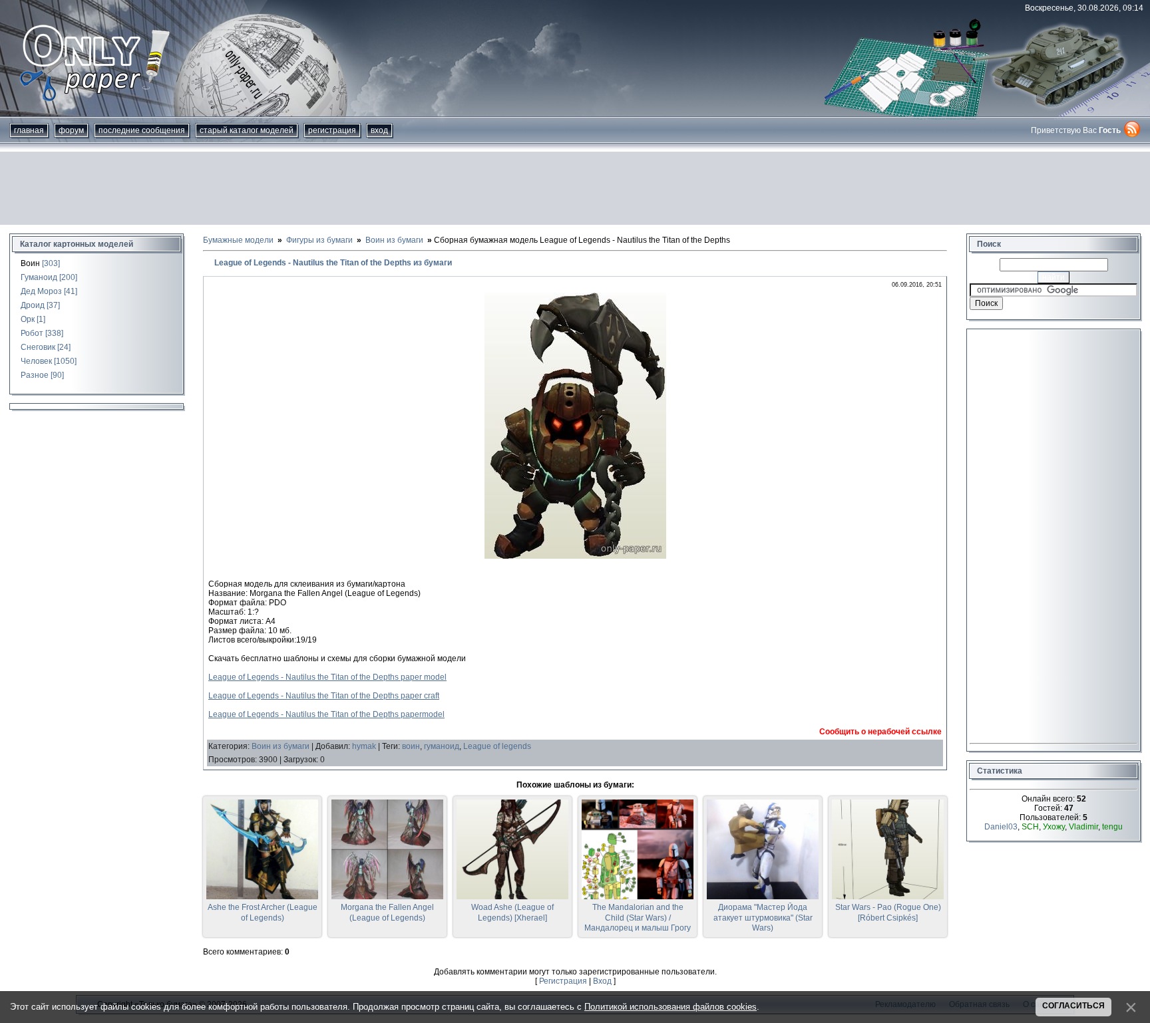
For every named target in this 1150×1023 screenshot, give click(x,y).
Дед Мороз (41, 291)
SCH (1030, 826)
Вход (379, 130)
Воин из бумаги (280, 746)
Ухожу (1054, 826)
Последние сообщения (141, 130)
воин (411, 746)
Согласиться (1073, 1005)
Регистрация (332, 130)
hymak (364, 746)
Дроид (33, 305)
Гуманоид (39, 277)
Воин (30, 263)
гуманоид (441, 746)
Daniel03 (1001, 826)
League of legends (497, 746)
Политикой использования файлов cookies (670, 1007)
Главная (29, 130)
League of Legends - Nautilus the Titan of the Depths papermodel (326, 714)
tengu (1112, 826)
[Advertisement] (575, 188)
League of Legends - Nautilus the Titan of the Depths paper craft (323, 695)
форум (71, 130)
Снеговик (38, 347)
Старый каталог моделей (246, 130)
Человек (36, 361)
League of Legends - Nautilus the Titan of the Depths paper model (327, 677)
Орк (28, 319)
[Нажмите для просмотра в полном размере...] (575, 556)
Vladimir (1083, 826)
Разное (35, 375)
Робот (32, 333)
